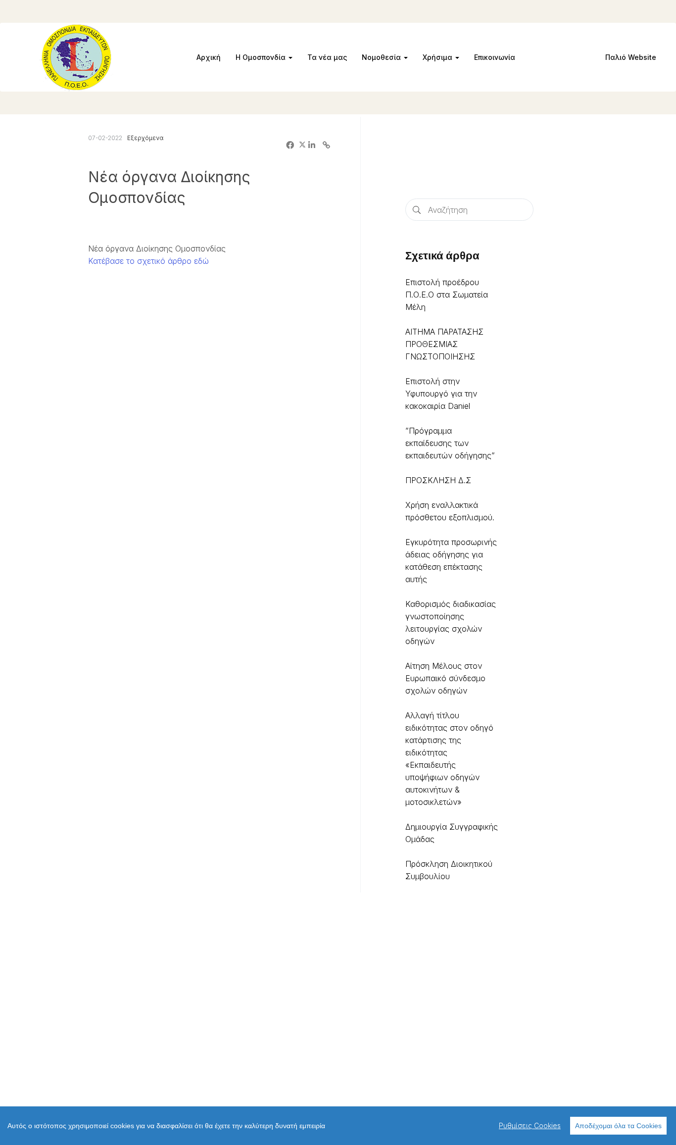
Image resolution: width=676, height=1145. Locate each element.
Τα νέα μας (327, 57)
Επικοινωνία (494, 57)
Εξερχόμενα (145, 138)
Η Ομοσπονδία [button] (262, 57)
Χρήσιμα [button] (438, 57)
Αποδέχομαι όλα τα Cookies (618, 1126)
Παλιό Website (630, 57)
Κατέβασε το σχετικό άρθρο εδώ (148, 261)
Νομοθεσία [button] (382, 57)
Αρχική (208, 57)
